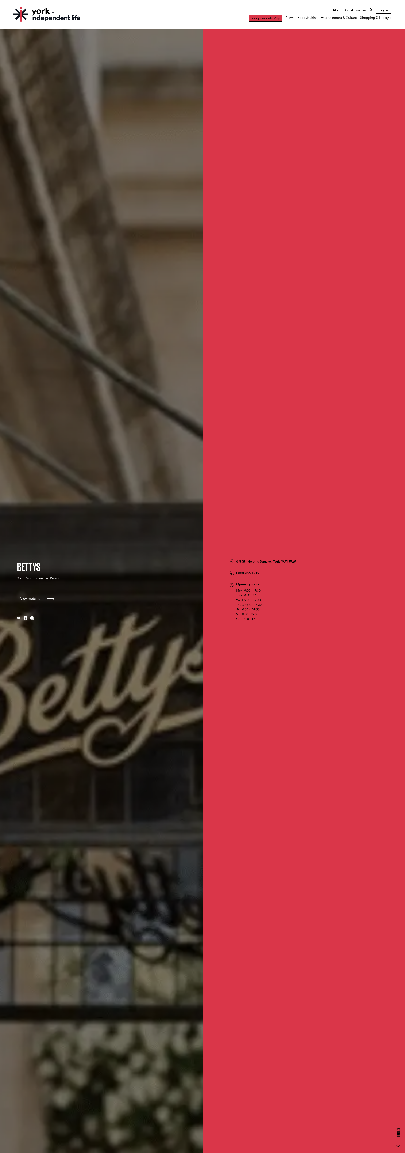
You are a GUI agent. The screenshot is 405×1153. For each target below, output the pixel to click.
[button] (18, 618)
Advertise (358, 10)
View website (30, 599)
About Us (340, 10)
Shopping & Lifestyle (376, 18)
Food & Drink (307, 18)
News (290, 18)
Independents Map (265, 18)
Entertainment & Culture (339, 18)
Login (383, 10)
